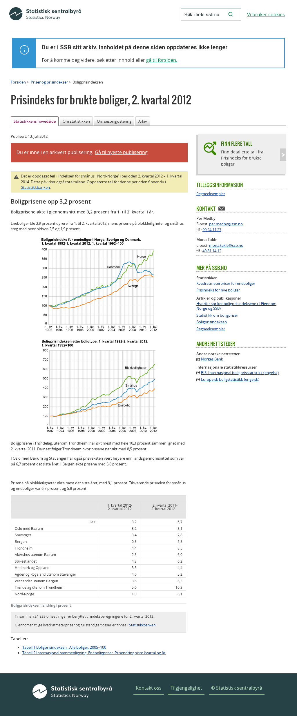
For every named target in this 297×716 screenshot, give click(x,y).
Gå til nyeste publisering (121, 152)
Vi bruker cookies (266, 14)
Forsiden (18, 82)
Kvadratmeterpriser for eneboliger (225, 283)
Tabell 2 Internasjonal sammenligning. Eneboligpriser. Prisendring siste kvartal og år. (94, 652)
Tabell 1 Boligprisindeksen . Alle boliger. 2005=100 (64, 647)
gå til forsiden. (161, 60)
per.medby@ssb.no (226, 223)
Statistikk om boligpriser (217, 315)
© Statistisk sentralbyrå (236, 688)
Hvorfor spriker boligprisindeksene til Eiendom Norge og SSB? (236, 306)
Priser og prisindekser (50, 82)
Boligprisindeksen (211, 322)
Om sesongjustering (114, 121)
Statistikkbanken (35, 187)
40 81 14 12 (211, 250)
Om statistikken (76, 121)
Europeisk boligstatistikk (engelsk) (230, 379)
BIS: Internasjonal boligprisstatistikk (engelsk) (240, 372)
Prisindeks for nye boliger (218, 290)
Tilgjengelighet (186, 688)
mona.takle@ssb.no (226, 245)
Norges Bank (212, 359)
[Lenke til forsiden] (45, 14)
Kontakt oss (149, 688)
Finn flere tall (236, 143)
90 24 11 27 (211, 229)
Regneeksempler (210, 193)
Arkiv (142, 121)
